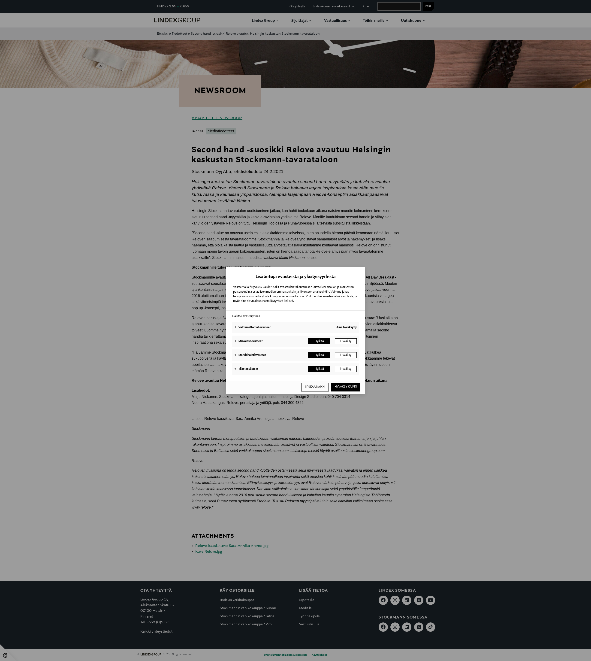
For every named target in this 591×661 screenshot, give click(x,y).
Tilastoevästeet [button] (246, 369)
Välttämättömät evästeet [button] (252, 327)
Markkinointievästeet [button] (250, 355)
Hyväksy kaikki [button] (346, 386)
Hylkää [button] (319, 341)
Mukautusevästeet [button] (248, 341)
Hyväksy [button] (345, 341)
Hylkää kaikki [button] (315, 387)
